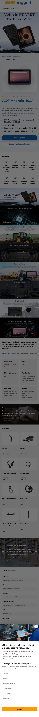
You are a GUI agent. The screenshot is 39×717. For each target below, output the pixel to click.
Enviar (19, 709)
